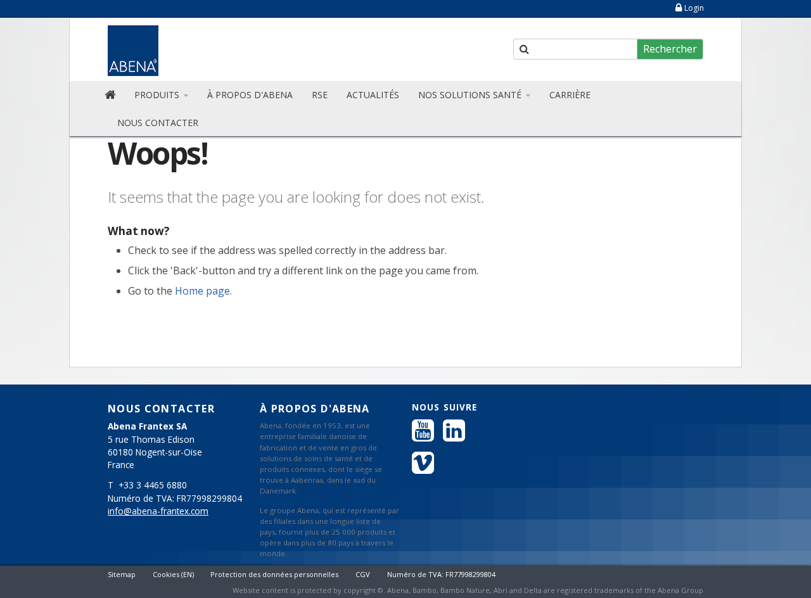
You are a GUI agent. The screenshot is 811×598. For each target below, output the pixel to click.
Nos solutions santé (471, 95)
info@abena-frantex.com (158, 511)
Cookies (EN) (173, 574)
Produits (158, 95)
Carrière (570, 95)
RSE (320, 95)
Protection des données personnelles (274, 574)
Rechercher (670, 49)
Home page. (203, 291)
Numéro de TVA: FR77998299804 (441, 574)
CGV (362, 574)
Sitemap (122, 574)
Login (694, 8)
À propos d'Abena (250, 95)
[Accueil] (110, 95)
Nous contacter (157, 123)
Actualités (373, 95)
